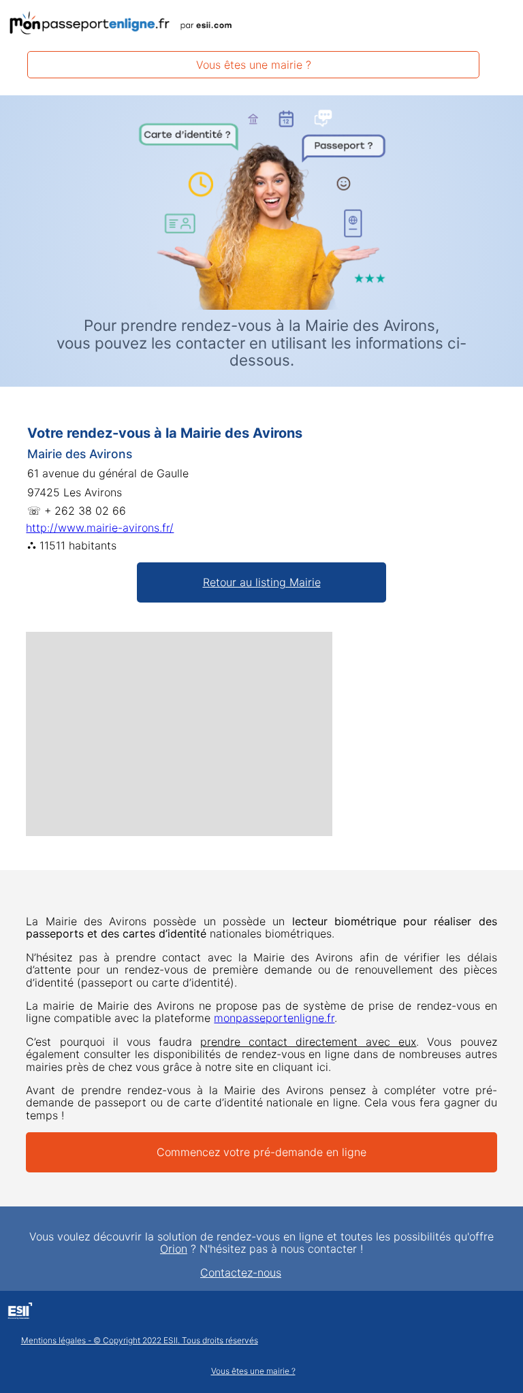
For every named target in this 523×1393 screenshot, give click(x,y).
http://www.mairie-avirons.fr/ (100, 527)
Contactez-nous (240, 1272)
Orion (173, 1249)
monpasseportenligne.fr (274, 1018)
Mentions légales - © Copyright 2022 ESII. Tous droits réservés (139, 1340)
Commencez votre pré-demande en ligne (261, 1152)
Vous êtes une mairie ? (253, 64)
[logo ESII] (20, 1312)
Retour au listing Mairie (262, 582)
